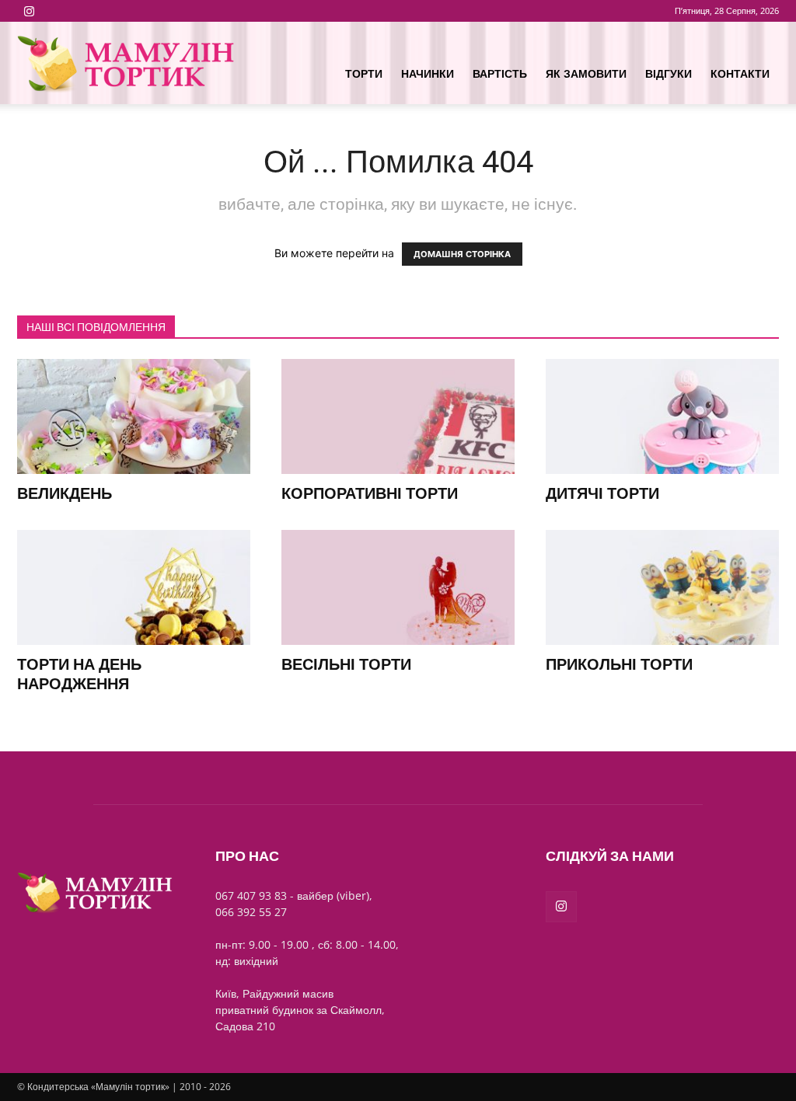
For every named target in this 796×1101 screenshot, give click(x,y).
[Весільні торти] (398, 587)
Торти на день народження (79, 674)
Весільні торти (346, 664)
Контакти (740, 73)
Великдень (64, 493)
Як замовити (586, 73)
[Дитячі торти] (662, 416)
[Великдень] (133, 416)
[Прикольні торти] (662, 587)
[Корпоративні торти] (398, 416)
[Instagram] (28, 11)
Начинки (427, 73)
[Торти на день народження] (133, 587)
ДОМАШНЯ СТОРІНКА (462, 254)
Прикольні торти (619, 664)
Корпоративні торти (369, 493)
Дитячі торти (602, 493)
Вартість (500, 73)
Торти (363, 73)
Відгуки (668, 73)
